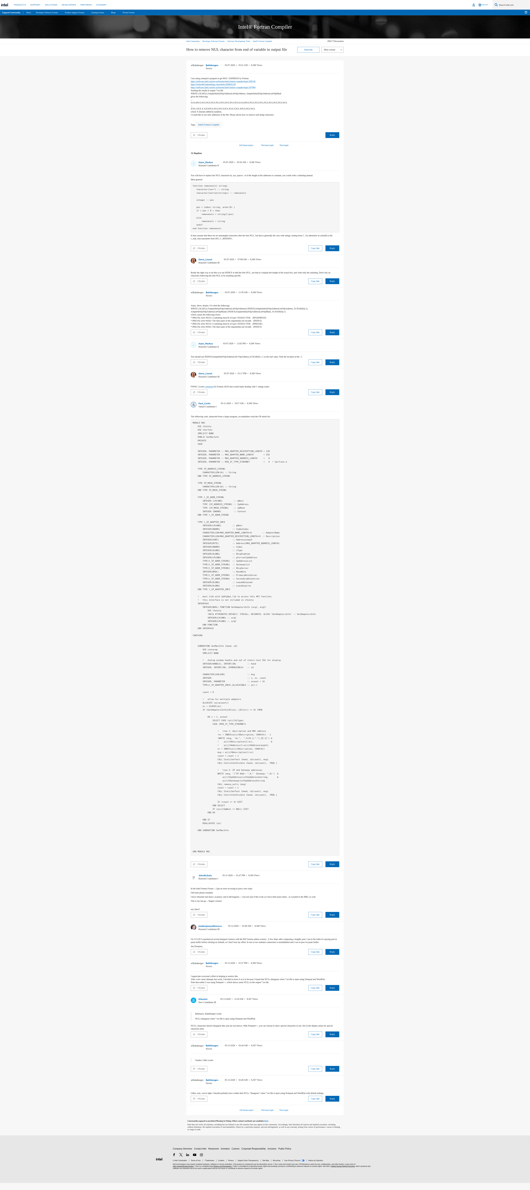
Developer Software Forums (216, 41)
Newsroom (214, 1155)
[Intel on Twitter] (181, 1162)
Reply (332, 138)
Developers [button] (67, 4)
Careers (236, 1155)
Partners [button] (83, 4)
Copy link (315, 251)
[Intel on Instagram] (201, 1162)
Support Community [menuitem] (11, 12)
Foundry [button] (98, 4)
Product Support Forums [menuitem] (78, 12)
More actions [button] (330, 52)
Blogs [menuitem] (118, 12)
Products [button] (19, 4)
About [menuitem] (28, 12)
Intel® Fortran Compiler (196, 44)
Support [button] (35, 4)
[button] (338, 69)
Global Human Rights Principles (342, 1173)
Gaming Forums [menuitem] (102, 12)
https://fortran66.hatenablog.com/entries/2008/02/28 (218, 87)
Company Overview (182, 1155)
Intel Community (193, 41)
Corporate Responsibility (254, 1155)
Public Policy (285, 1155)
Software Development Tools (243, 41)
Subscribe (308, 52)
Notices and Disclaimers (222, 1173)
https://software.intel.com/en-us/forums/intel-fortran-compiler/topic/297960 (229, 90)
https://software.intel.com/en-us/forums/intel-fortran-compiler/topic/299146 (229, 84)
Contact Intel (200, 1155)
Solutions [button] (50, 4)
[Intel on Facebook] (174, 1162)
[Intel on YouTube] (194, 1162)
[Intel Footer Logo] (159, 1165)
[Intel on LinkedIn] (187, 1162)
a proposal (210, 388)
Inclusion (272, 1155)
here (266, 1128)
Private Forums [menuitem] (134, 12)
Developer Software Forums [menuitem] (48, 12)
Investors (225, 1155)
